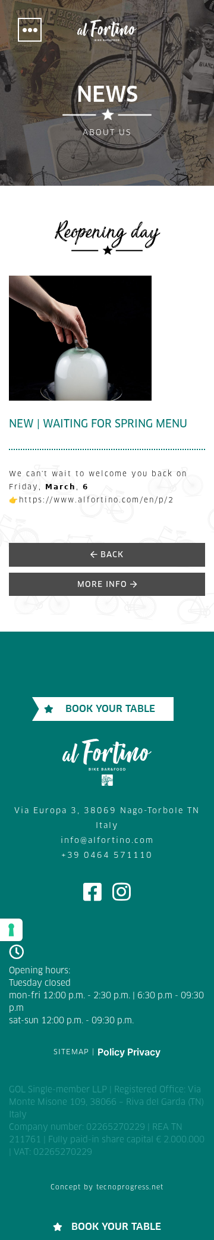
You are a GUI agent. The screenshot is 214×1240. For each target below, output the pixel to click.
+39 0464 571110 (107, 856)
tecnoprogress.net (129, 1187)
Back (110, 555)
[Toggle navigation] (30, 30)
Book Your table (110, 709)
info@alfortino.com (107, 841)
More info (103, 585)
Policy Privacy (128, 1052)
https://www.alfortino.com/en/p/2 (96, 500)
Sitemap (71, 1052)
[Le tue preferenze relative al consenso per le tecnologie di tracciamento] (11, 930)
